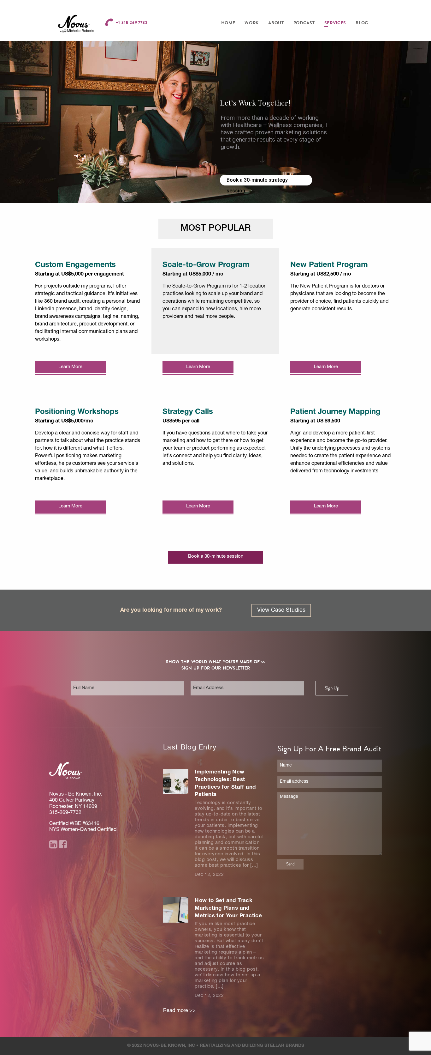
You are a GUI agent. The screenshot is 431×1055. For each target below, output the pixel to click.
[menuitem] (228, 23)
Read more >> (179, 1011)
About (276, 23)
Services (335, 23)
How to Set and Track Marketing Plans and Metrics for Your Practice (228, 908)
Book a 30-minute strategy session (257, 181)
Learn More (70, 367)
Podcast (304, 23)
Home (228, 23)
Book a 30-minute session (215, 556)
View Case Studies (281, 610)
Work (252, 23)
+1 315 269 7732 (132, 23)
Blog (362, 23)
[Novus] (76, 24)
